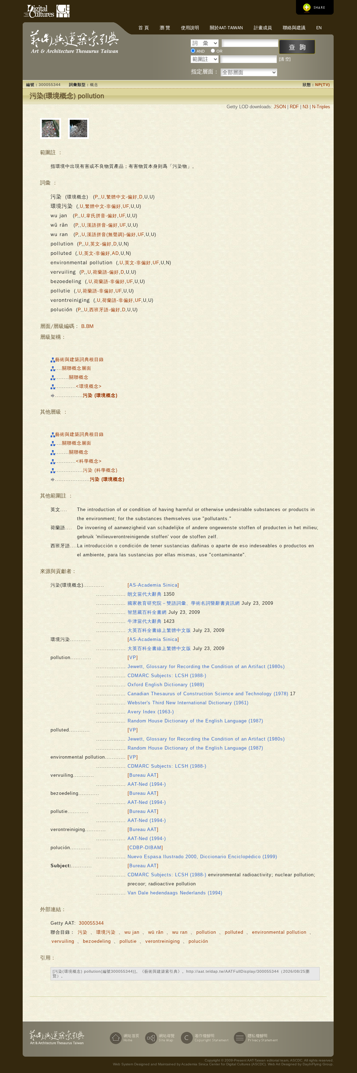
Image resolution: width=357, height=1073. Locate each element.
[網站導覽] (159, 1037)
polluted (234, 932)
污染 (83, 932)
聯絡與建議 (294, 28)
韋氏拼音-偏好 (101, 215)
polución (198, 941)
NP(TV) (322, 85)
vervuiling (63, 941)
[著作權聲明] (203, 1037)
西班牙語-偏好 (104, 309)
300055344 (91, 923)
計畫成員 (263, 28)
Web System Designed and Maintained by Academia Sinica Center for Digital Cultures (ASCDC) (189, 1064)
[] (153, 585)
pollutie (128, 941)
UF (126, 206)
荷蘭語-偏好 (106, 272)
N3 (305, 106)
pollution (206, 932)
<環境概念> (89, 386)
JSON (280, 106)
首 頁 (143, 28)
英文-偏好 (101, 243)
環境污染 (106, 932)
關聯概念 (79, 377)
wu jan (132, 932)
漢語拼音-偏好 (102, 225)
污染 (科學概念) (100, 470)
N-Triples (321, 106)
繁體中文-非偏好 (103, 206)
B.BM (87, 326)
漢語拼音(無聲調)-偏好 (111, 234)
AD (115, 253)
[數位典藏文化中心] (35, 10)
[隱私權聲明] (254, 1037)
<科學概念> (89, 461)
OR (219, 51)
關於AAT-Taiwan (226, 28)
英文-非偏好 (97, 253)
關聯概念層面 (76, 368)
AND (201, 51)
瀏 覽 (165, 28)
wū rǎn (156, 932)
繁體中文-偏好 (121, 196)
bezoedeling (97, 941)
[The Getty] (60, 10)
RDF (294, 106)
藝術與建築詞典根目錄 (79, 359)
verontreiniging (162, 941)
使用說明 (190, 28)
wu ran (180, 932)
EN (319, 28)
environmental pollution (279, 932)
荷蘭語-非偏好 (109, 281)
